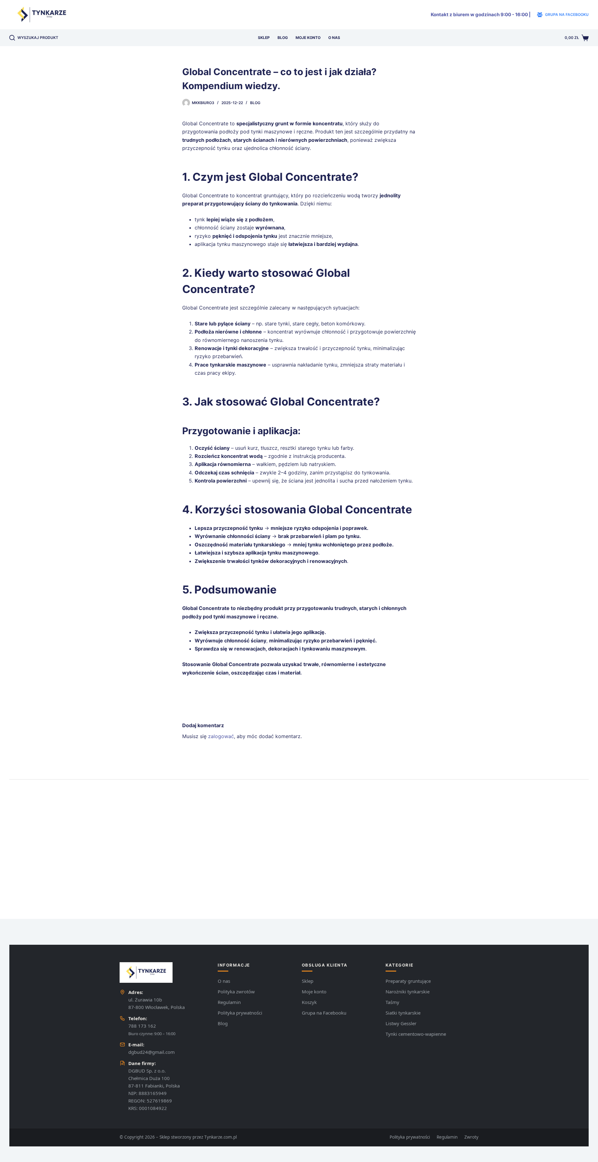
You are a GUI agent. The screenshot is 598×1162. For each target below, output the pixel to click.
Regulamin (229, 1002)
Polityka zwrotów (236, 991)
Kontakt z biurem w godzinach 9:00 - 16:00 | (481, 14)
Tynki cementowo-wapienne (416, 1034)
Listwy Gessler (401, 1023)
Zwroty (471, 1137)
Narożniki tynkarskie (408, 991)
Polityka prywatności (240, 1013)
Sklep (264, 37)
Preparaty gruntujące (408, 981)
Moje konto (308, 37)
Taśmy (392, 1002)
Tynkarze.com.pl (220, 1137)
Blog (283, 37)
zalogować (221, 736)
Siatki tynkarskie (403, 1013)
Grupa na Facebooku (324, 1013)
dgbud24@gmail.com (151, 1052)
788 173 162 (142, 1026)
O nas (334, 37)
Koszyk (309, 1002)
